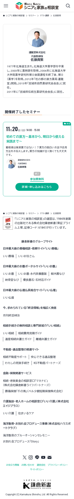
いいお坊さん (26, 256)
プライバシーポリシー (58, 465)
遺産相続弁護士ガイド (18, 339)
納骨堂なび (12, 279)
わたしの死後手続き (17, 363)
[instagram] (30, 457)
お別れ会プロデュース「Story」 (21, 441)
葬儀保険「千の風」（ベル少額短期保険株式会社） (34, 391)
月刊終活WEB (11, 315)
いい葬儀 (8, 256)
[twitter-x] (24, 457)
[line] (37, 457)
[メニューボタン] (6, 6)
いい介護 (8, 413)
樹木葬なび (58, 273)
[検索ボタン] (68, 6)
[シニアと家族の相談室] (37, 6)
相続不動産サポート (15, 356)
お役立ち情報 (12, 465)
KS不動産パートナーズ (47, 363)
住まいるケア (26, 413)
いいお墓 (8, 273)
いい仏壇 (8, 297)
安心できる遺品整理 (43, 356)
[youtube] (43, 457)
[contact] (49, 457)
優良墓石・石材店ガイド (37, 279)
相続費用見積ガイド (30, 333)
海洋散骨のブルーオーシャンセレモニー (26, 435)
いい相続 (8, 333)
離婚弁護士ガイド (46, 339)
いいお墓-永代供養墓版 (32, 273)
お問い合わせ (27, 465)
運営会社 (41, 465)
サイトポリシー (37, 469)
